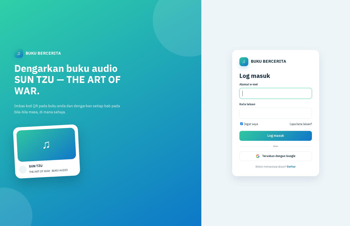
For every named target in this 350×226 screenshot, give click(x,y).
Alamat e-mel (248, 84)
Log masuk (275, 136)
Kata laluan (247, 104)
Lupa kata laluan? (301, 124)
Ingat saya (250, 124)
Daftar (291, 166)
